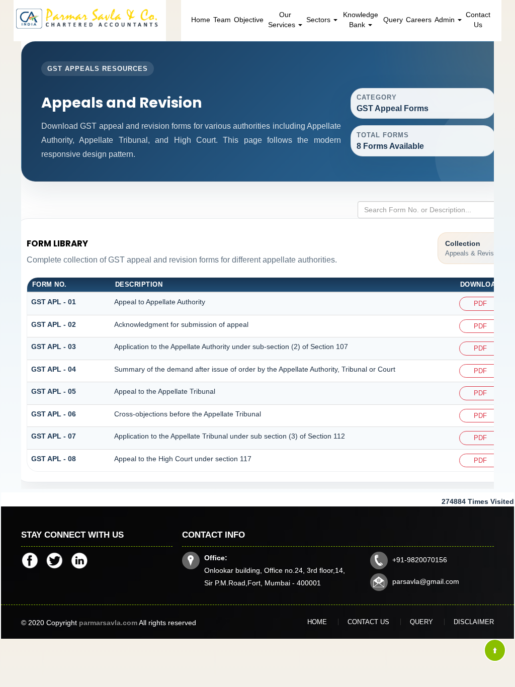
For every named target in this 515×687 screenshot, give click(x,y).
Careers (419, 20)
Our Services (282, 20)
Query (393, 20)
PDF (480, 303)
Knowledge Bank (360, 20)
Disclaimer (474, 622)
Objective (249, 20)
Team (222, 20)
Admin (446, 20)
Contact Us (478, 20)
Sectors (319, 20)
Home (200, 20)
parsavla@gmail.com (425, 581)
